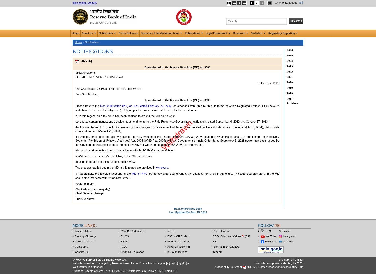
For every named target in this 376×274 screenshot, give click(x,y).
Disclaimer (297, 259)
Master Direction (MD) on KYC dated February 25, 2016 (135, 106)
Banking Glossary (85, 236)
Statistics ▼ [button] (258, 33)
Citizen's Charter (84, 241)
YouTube (271, 236)
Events (125, 241)
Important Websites (178, 241)
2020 (290, 82)
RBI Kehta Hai (221, 231)
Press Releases (128, 33)
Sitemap (284, 259)
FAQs (124, 246)
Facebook (271, 241)
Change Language (286, 2)
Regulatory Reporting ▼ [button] (283, 33)
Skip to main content (85, 2)
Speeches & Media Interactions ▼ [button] (162, 33)
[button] (229, 3)
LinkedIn (288, 241)
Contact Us (81, 252)
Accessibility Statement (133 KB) (236, 267)
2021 (290, 77)
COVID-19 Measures (133, 231)
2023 (290, 66)
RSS (268, 231)
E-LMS (125, 236)
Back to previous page (188, 208)
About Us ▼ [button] (89, 33)
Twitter (286, 231)
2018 (290, 93)
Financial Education (132, 252)
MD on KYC (139, 173)
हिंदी (301, 2)
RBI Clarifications (177, 252)
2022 (290, 71)
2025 (290, 55)
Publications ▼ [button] (194, 33)
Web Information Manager (88, 267)
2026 (290, 50)
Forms (170, 231)
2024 (290, 61)
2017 (290, 98)
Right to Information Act (226, 246)
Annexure (162, 167)
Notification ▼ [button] (107, 33)
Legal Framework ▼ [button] (218, 33)
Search (296, 21)
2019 (290, 88)
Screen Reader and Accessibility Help (281, 267)
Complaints (81, 246)
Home (75, 33)
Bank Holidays (83, 231)
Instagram (289, 236)
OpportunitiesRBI (178, 246)
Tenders (217, 252)
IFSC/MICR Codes (178, 236)
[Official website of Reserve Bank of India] (105, 16)
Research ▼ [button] (240, 33)
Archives (292, 103)
